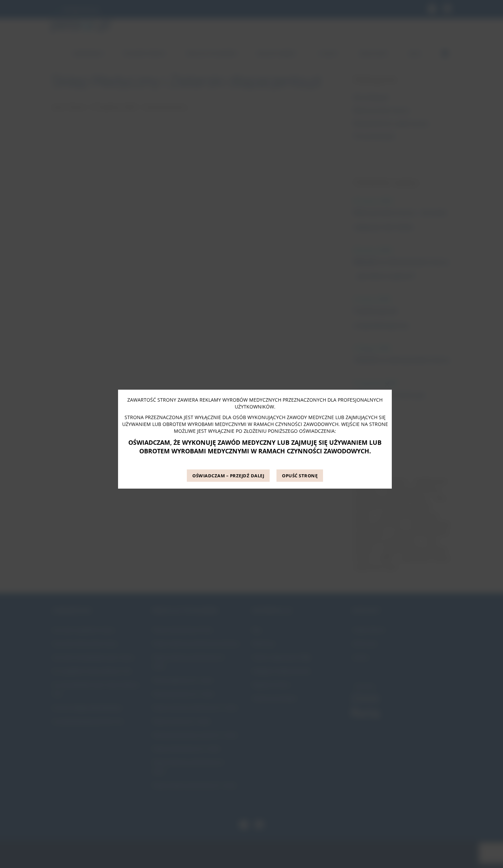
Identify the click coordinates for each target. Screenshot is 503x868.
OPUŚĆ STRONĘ (300, 476)
